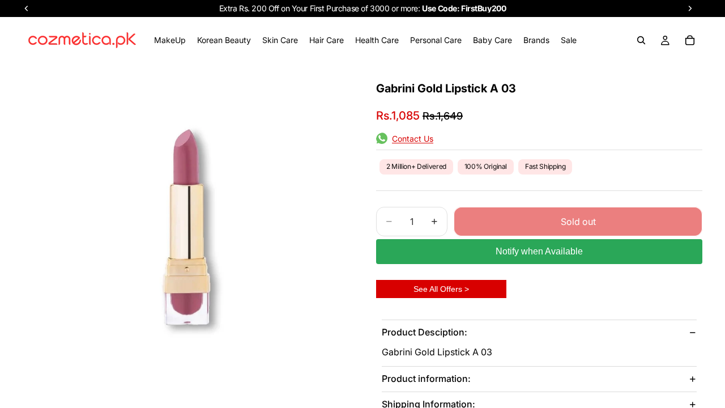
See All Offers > (441, 289)
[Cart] (689, 40)
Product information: (426, 378)
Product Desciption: (424, 332)
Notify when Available (539, 251)
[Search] (641, 40)
